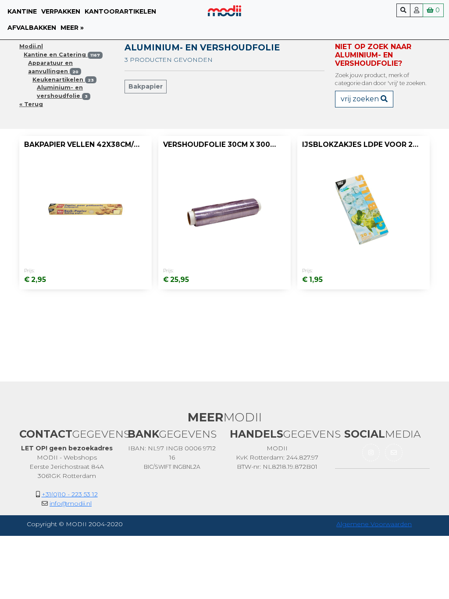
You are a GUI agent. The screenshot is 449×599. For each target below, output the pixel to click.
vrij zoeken (361, 99)
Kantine (22, 11)
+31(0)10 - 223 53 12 (70, 494)
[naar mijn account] (416, 10)
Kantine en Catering (62, 54)
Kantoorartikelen (120, 11)
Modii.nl (31, 46)
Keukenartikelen (63, 79)
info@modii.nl (71, 503)
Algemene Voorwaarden (374, 524)
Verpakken (60, 11)
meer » (72, 28)
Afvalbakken (31, 28)
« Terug (31, 104)
